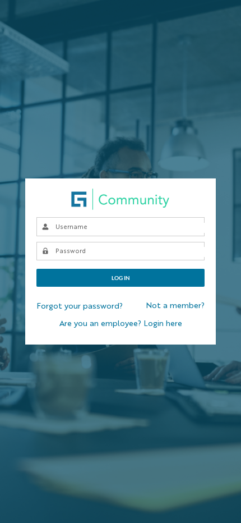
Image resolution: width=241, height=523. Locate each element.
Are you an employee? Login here (120, 324)
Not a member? (175, 306)
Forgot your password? (79, 306)
